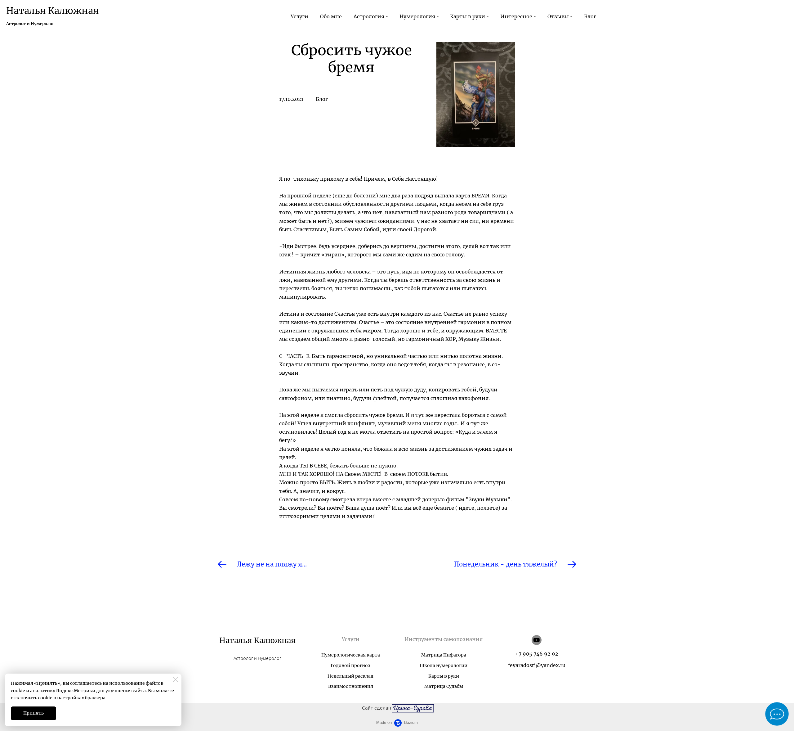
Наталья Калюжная (52, 10)
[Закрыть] (175, 679)
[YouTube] (537, 640)
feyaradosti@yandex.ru (536, 665)
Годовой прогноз (350, 665)
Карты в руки (443, 676)
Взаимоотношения (350, 686)
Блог (322, 99)
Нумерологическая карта (350, 655)
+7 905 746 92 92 (536, 654)
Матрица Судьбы (443, 686)
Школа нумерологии (443, 665)
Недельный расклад (350, 676)
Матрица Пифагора (443, 655)
